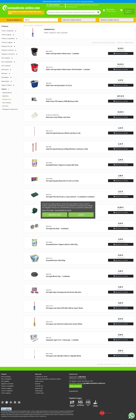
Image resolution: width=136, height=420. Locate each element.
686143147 (49, 322)
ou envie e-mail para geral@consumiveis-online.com (82, 5)
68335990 (49, 163)
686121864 (49, 353)
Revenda (37, 384)
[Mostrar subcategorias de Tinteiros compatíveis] (16, 38)
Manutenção (5, 81)
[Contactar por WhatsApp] (131, 415)
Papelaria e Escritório (8, 54)
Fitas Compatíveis (6, 62)
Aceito (81, 215)
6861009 (48, 83)
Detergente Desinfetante (10, 109)
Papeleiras (5, 96)
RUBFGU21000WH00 (52, 115)
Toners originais (6, 34)
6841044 (48, 226)
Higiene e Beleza (6, 85)
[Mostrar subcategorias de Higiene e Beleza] (13, 85)
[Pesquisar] (98, 12)
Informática (5, 69)
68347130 (49, 258)
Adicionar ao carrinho (121, 53)
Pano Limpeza (6, 102)
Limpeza (4, 89)
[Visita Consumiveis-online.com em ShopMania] (6, 409)
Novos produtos (6, 377)
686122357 (49, 67)
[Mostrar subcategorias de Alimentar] (9, 73)
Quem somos (39, 381)
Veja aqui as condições (87, 1)
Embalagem (5, 77)
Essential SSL (73, 391)
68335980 (49, 242)
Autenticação (39, 391)
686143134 (49, 306)
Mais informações (48, 210)
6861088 (48, 147)
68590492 (49, 99)
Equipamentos (6, 99)
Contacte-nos (39, 386)
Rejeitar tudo (55, 215)
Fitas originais (5, 58)
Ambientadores (7, 92)
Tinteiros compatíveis (8, 38)
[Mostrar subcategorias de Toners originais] (13, 34)
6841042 (48, 194)
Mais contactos (75, 386)
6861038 (48, 338)
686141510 (49, 131)
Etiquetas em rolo (6, 46)
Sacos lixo (5, 106)
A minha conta (39, 393)
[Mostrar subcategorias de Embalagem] (10, 77)
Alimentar (4, 73)
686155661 (49, 51)
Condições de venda (41, 377)
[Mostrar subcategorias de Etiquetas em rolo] (14, 46)
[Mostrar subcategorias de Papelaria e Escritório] (16, 54)
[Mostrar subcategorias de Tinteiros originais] (14, 42)
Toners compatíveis (7, 31)
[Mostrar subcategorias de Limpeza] (8, 89)
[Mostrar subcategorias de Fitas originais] (12, 58)
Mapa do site (39, 388)
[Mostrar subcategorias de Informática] (10, 69)
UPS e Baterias (6, 66)
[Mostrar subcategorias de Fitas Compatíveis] (14, 62)
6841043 (48, 274)
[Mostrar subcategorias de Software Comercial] (15, 50)
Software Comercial (7, 50)
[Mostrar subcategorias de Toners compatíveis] (15, 31)
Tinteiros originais (6, 42)
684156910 (49, 179)
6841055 (48, 290)
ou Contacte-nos (72, 7)
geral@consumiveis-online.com (94, 383)
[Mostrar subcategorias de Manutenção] (11, 81)
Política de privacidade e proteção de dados (48, 379)
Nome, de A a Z (129, 42)
